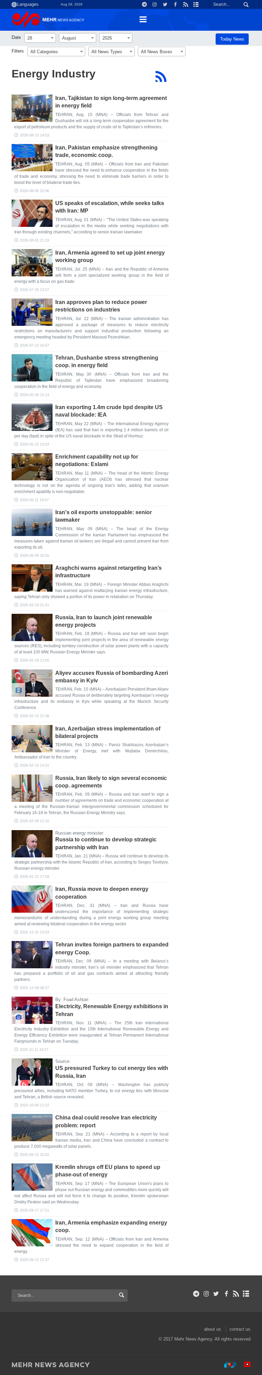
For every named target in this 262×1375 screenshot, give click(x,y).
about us (212, 1329)
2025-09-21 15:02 (34, 1155)
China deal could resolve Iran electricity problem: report (106, 1121)
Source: (63, 1061)
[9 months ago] (32, 1010)
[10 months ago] (32, 1072)
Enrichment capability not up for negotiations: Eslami (96, 460)
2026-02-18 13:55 (34, 660)
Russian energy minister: (79, 833)
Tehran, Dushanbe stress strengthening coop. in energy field (106, 361)
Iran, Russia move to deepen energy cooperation (101, 892)
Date (16, 37)
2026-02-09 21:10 (34, 821)
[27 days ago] (32, 213)
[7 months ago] (32, 843)
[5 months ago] (32, 578)
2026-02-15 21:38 (34, 716)
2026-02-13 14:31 (34, 765)
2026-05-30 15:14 (34, 395)
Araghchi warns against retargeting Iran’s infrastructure (108, 571)
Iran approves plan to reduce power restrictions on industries (101, 306)
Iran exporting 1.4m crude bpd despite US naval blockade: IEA (109, 411)
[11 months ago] (32, 1127)
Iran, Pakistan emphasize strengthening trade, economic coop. (106, 151)
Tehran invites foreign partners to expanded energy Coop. (112, 948)
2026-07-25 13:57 (34, 290)
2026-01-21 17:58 (34, 876)
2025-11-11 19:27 (34, 1049)
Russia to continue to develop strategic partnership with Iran (106, 843)
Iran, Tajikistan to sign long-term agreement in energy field (111, 101)
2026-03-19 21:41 (34, 605)
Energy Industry (54, 74)
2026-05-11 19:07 (34, 500)
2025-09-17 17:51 (34, 1210)
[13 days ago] (32, 108)
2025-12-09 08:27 (34, 988)
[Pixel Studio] (243, 1364)
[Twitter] (216, 1293)
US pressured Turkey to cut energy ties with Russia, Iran (111, 1072)
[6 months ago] (32, 627)
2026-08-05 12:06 (34, 191)
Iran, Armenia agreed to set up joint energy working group (110, 256)
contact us (240, 1329)
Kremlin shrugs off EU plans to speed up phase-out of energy (107, 1170)
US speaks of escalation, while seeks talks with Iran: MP (109, 207)
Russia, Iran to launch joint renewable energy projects (103, 621)
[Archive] (246, 1293)
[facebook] (226, 1293)
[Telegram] (196, 1293)
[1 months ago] (32, 262)
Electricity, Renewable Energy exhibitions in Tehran (111, 1010)
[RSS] (161, 76)
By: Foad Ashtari (71, 999)
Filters (18, 51)
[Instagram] (206, 1293)
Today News (232, 39)
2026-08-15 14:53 (34, 135)
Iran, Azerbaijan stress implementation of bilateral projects (107, 732)
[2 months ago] (32, 367)
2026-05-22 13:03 (34, 444)
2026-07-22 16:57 (34, 345)
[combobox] (40, 38)
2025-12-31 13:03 (34, 932)
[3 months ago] (32, 417)
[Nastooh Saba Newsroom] (226, 1364)
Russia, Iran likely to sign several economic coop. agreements (111, 781)
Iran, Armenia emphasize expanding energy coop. (111, 1226)
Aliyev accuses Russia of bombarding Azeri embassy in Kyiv (111, 676)
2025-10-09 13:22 (34, 1105)
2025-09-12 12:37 (34, 1260)
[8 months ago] (32, 954)
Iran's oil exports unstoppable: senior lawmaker (103, 516)
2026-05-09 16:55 (34, 555)
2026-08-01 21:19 (34, 240)
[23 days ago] (32, 157)
